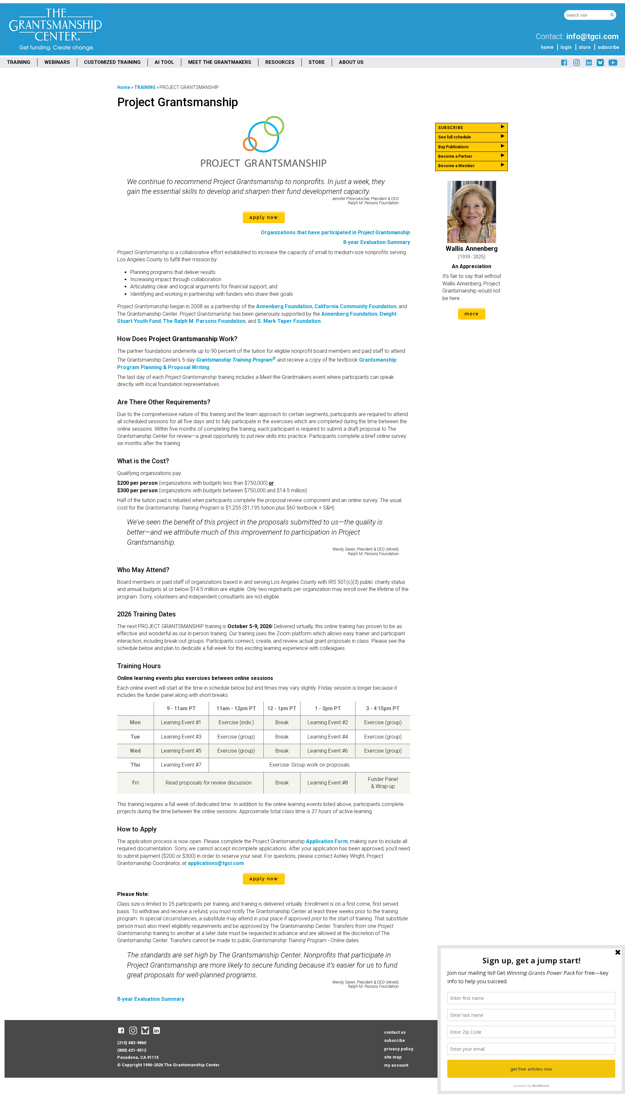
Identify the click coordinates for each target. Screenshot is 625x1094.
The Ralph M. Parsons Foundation (204, 321)
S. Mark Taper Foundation (289, 321)
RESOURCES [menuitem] (280, 62)
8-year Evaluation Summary (376, 242)
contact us (395, 1032)
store (584, 47)
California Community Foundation (355, 306)
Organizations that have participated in (335, 232)
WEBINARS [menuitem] (57, 62)
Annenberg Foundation (284, 306)
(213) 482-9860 (131, 1042)
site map (393, 1057)
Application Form (327, 841)
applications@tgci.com (216, 863)
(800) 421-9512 (131, 1050)
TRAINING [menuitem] (18, 62)
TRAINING (145, 87)
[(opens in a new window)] (564, 65)
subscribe (608, 47)
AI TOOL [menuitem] (164, 62)
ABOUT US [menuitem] (351, 62)
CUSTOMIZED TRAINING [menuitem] (112, 62)
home (547, 47)
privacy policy (398, 1048)
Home (123, 87)
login (566, 47)
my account (396, 1065)
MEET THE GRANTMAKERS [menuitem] (219, 62)
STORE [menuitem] (317, 62)
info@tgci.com (592, 36)
